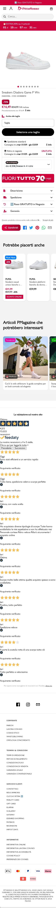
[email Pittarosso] (38, 704)
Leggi (48, 178)
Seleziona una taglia (28, 132)
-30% (8, 262)
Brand (40, 220)
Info (28, 110)
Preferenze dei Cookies (17, 859)
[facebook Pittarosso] (18, 704)
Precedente (6, 448)
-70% (5, 102)
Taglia (7, 123)
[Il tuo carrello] (51, 9)
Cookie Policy (13, 856)
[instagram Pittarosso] (28, 704)
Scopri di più (48, 220)
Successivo (20, 448)
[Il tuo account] (10, 9)
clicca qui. (48, 686)
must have (10, 257)
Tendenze (10, 340)
